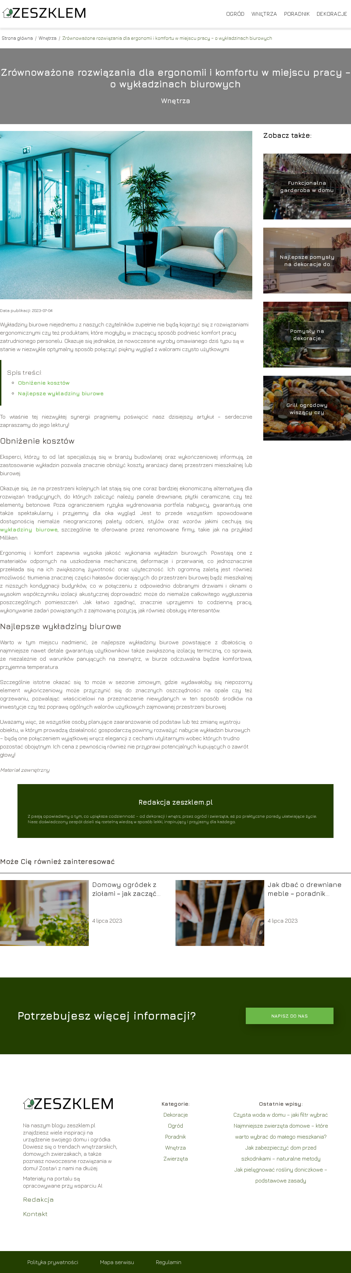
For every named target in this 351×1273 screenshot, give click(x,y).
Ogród (235, 14)
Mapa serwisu (117, 1262)
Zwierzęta (176, 1158)
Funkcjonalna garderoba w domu (307, 186)
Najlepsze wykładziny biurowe (61, 393)
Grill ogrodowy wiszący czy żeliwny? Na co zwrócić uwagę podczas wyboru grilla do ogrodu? (307, 409)
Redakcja (38, 1199)
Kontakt (35, 1213)
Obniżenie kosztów (44, 383)
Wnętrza (264, 14)
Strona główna (18, 38)
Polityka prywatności (52, 1262)
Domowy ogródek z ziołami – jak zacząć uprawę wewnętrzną (125, 889)
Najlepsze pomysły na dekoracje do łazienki (307, 261)
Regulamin (168, 1262)
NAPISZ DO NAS (289, 1016)
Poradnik (297, 14)
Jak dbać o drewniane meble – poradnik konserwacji (305, 889)
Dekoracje (332, 14)
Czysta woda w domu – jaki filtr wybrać (280, 1115)
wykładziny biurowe (29, 529)
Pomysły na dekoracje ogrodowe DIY (307, 335)
